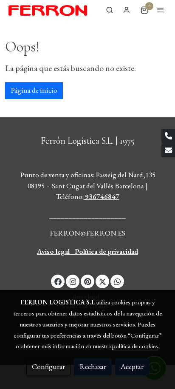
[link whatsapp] (117, 281)
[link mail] (168, 150)
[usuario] (126, 10)
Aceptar (132, 366)
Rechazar (92, 366)
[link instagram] (72, 281)
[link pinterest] (88, 281)
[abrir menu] (160, 10)
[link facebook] (58, 281)
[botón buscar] (109, 10)
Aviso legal (53, 251)
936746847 (102, 196)
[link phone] (168, 136)
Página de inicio (34, 90)
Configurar (48, 366)
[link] (47, 10)
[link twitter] (103, 281)
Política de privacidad (106, 251)
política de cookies (135, 346)
